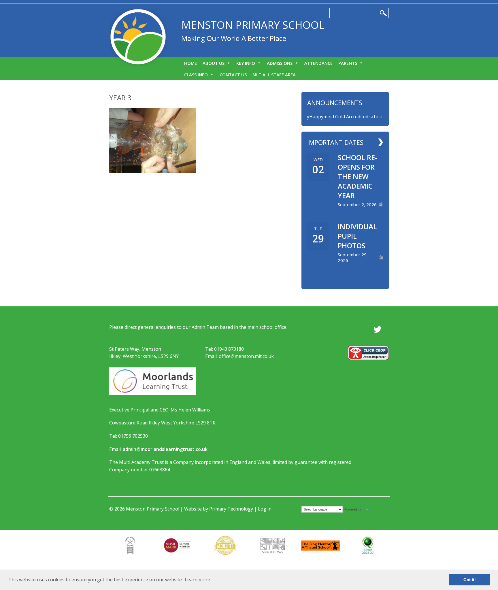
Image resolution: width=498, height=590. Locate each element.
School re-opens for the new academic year (357, 176)
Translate (380, 509)
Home (190, 63)
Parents (347, 63)
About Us (214, 63)
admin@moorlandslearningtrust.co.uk (165, 449)
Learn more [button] (197, 579)
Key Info (245, 63)
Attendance (318, 63)
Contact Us (233, 74)
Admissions (280, 63)
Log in (264, 509)
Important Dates (335, 142)
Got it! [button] (469, 579)
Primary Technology (231, 509)
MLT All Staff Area (274, 74)
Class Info (196, 74)
